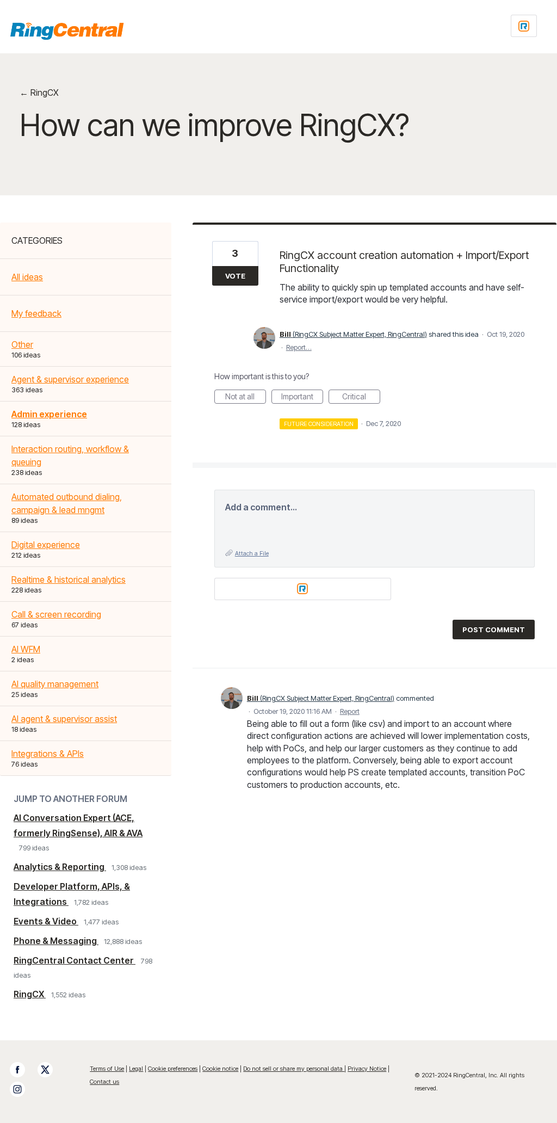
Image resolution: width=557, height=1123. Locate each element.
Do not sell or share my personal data (293, 1068)
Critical (361, 398)
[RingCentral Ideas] (67, 31)
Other (22, 344)
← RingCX (39, 92)
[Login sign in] (524, 26)
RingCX (30, 994)
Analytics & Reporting (60, 866)
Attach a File (252, 553)
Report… (299, 347)
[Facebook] (23, 1069)
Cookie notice (220, 1068)
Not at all (245, 398)
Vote (235, 276)
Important (302, 398)
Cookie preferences (172, 1068)
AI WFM (25, 649)
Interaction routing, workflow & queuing (70, 455)
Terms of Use (107, 1068)
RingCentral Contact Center (74, 960)
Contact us (104, 1081)
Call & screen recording (56, 614)
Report (350, 711)
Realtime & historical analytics (68, 579)
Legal (136, 1068)
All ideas (27, 277)
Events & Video (46, 921)
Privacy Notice (367, 1068)
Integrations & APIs (47, 753)
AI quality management (54, 683)
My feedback (36, 313)
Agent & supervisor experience (70, 379)
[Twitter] (51, 1069)
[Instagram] (23, 1089)
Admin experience (49, 414)
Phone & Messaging (56, 940)
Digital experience (45, 544)
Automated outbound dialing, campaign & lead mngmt (66, 503)
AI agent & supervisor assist (64, 718)
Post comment (493, 629)
